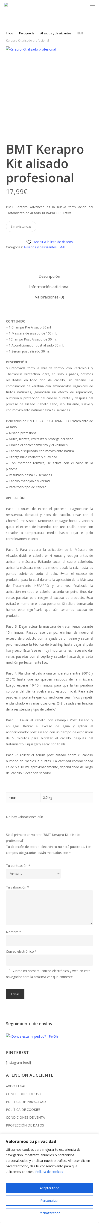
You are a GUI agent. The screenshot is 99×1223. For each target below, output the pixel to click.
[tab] (49, 276)
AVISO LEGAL (16, 1086)
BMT (62, 247)
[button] (92, 5)
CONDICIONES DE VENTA (25, 1117)
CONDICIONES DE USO (23, 1094)
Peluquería (26, 33)
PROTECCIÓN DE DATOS (25, 1125)
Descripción (49, 276)
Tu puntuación (18, 865)
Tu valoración (17, 887)
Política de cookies (49, 1171)
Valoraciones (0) (49, 297)
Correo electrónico (21, 951)
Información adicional (49, 286)
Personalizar (49, 1200)
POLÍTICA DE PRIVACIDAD (26, 1101)
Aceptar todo (49, 1188)
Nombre (13, 932)
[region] (49, 1178)
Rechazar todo (50, 1213)
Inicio (9, 33)
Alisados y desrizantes (55, 33)
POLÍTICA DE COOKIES (23, 1109)
